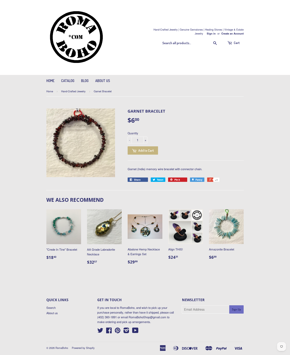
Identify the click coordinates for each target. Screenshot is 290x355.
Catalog (67, 80)
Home (50, 80)
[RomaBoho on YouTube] (135, 331)
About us (102, 80)
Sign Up (236, 309)
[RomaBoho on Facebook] (109, 331)
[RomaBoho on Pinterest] (118, 331)
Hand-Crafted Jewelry (73, 91)
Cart (236, 43)
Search (51, 307)
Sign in (211, 33)
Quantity (133, 133)
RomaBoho (61, 348)
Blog (85, 80)
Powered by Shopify (83, 348)
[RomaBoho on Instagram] (126, 331)
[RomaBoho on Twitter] (100, 331)
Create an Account (232, 33)
